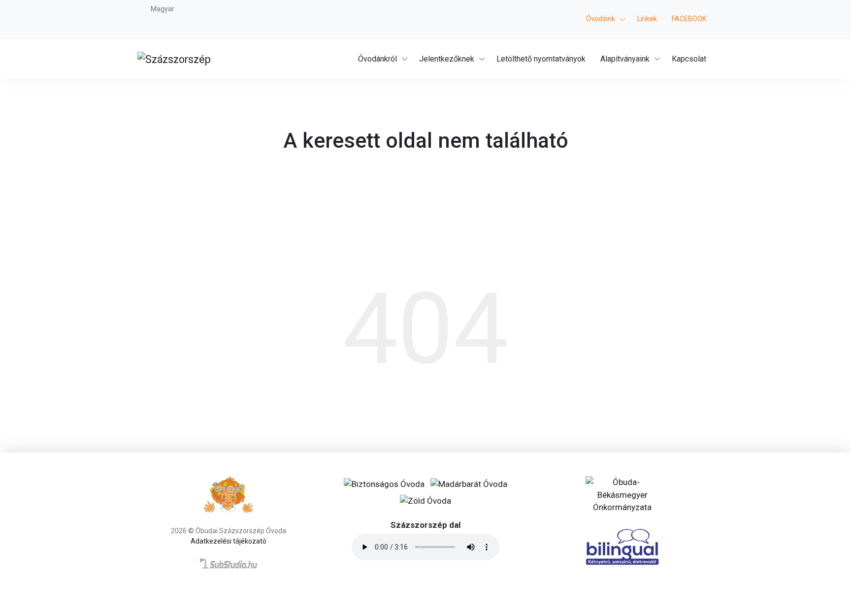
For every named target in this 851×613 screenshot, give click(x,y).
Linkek (647, 19)
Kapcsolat (689, 59)
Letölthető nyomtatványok (541, 59)
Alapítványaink (625, 59)
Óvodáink (600, 19)
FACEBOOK (689, 19)
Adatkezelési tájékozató (228, 541)
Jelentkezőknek (446, 59)
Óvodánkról (377, 59)
